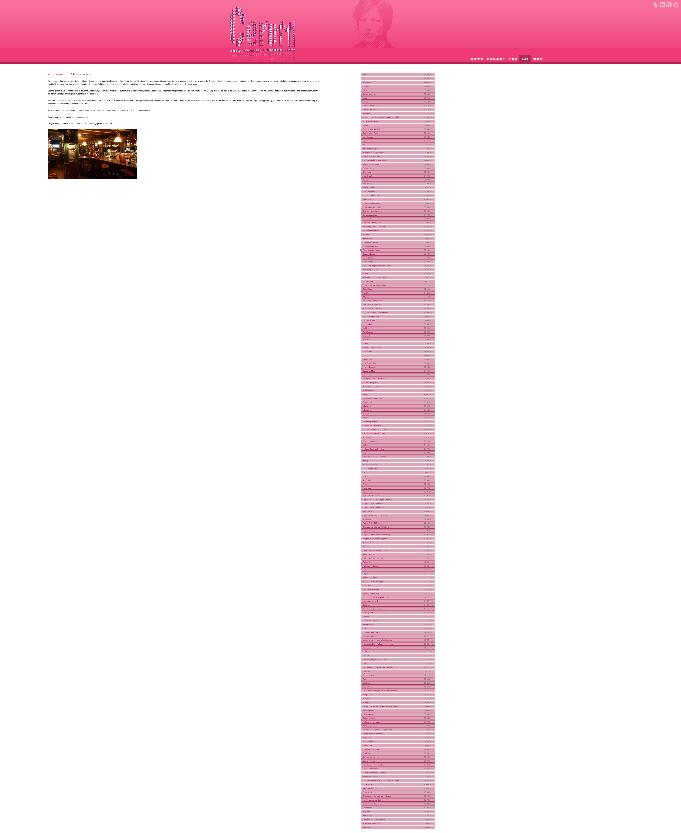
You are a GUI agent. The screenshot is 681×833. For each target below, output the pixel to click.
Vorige (50, 74)
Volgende (59, 74)
